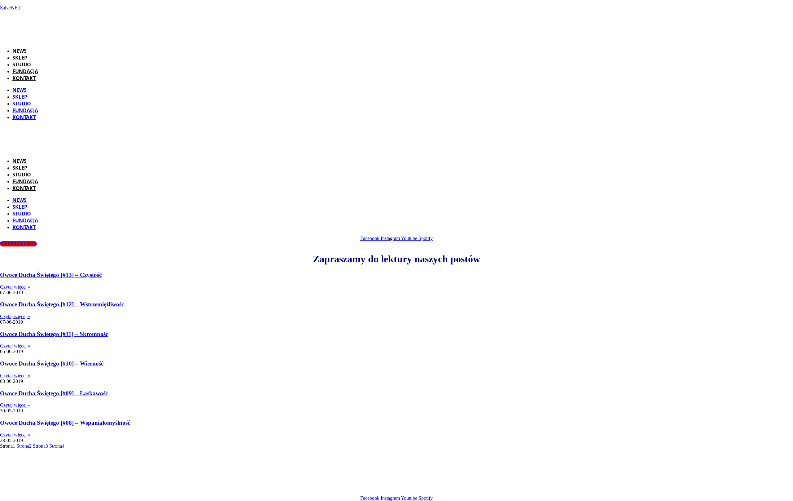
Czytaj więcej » (15, 287)
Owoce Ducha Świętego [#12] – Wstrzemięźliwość (62, 304)
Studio (21, 64)
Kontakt (24, 78)
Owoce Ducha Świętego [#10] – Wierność (51, 363)
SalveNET (10, 7)
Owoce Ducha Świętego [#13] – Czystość (51, 275)
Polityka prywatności (495, 487)
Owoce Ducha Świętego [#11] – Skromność (54, 334)
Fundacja (25, 71)
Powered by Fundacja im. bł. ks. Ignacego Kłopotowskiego (404, 487)
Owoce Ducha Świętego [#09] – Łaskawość (54, 393)
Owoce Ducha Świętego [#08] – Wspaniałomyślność (65, 422)
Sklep (19, 57)
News (19, 50)
